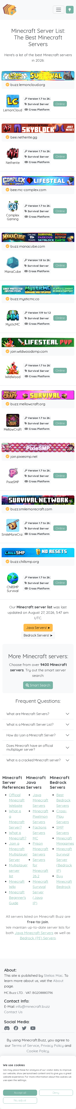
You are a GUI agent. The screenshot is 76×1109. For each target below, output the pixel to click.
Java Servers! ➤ (38, 628)
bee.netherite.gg (23, 137)
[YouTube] (32, 1028)
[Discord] (7, 1028)
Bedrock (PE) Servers (38, 938)
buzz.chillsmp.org (24, 561)
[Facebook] (16, 1028)
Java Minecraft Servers (40, 800)
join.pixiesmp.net (23, 456)
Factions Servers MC (39, 832)
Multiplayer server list (18, 870)
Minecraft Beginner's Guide (17, 897)
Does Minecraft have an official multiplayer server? (29, 747)
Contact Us (13, 1012)
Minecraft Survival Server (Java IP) (40, 892)
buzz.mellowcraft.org (27, 404)
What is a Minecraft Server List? (29, 724)
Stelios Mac (53, 975)
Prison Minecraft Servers (40, 848)
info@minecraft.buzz (33, 1006)
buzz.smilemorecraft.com (31, 509)
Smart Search (39, 685)
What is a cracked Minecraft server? (33, 760)
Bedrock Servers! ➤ (38, 635)
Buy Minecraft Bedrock (64, 881)
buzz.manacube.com (27, 246)
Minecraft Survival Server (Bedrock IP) (64, 859)
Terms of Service (25, 1045)
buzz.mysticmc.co (24, 299)
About (58, 980)
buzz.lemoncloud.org (27, 84)
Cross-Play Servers (62, 816)
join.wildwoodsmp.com (29, 351)
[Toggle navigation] (58, 10)
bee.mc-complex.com (28, 189)
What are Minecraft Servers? (27, 714)
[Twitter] (24, 1028)
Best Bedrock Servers (63, 800)
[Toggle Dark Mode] (70, 9)
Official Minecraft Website (17, 800)
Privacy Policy (52, 1045)
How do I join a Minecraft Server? (30, 735)
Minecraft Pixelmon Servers (40, 816)
